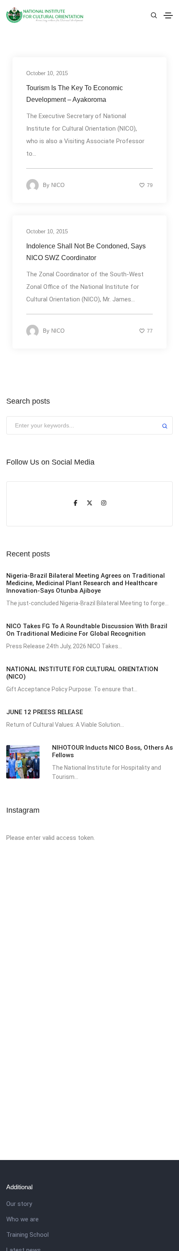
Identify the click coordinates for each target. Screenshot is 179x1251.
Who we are (22, 1219)
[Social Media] (75, 504)
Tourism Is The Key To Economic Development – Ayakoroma (74, 93)
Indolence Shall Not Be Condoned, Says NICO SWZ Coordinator (86, 252)
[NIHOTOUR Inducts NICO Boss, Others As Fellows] (23, 761)
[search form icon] (152, 15)
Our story (19, 1204)
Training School (27, 1234)
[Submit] (165, 427)
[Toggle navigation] (168, 15)
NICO (58, 185)
